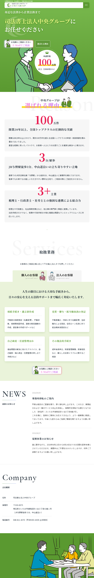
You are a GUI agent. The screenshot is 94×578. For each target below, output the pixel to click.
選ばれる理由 (42, 44)
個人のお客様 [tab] (29, 276)
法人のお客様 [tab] (64, 276)
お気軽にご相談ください (21, 44)
